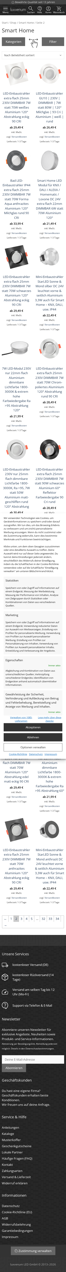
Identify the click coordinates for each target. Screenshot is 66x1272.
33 (50, 919)
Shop (13, 22)
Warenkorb (59, 10)
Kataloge (8, 1134)
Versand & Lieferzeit (16, 1177)
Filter (53, 41)
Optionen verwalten (33, 747)
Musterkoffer (11, 1140)
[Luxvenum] (18, 10)
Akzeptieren (33, 727)
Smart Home (26, 22)
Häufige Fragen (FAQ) (17, 1158)
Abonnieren (14, 1068)
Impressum (51, 754)
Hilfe (39, 12)
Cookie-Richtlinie (18, 754)
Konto (48, 12)
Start (5, 22)
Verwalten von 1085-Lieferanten (21, 719)
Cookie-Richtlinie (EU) (17, 1212)
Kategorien (13, 41)
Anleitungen (10, 1127)
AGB (5, 1218)
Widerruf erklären (14, 1183)
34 (57, 919)
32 (43, 919)
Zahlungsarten (12, 1171)
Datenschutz (36, 754)
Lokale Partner (12, 1152)
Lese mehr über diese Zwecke (49, 719)
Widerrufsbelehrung (16, 1224)
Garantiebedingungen (17, 1231)
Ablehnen (33, 737)
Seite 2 (40, 22)
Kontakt (7, 1164)
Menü (5, 12)
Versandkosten (19, 136)
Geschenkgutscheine (17, 1146)
